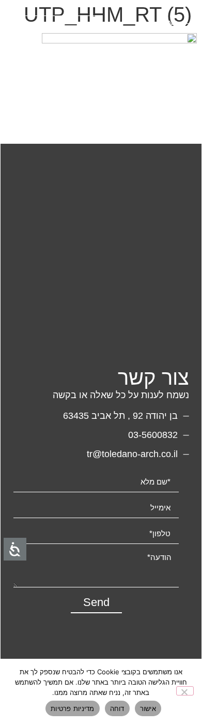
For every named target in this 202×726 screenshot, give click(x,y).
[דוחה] (185, 690)
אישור (148, 708)
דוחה (117, 708)
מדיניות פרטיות (73, 708)
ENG (171, 23)
